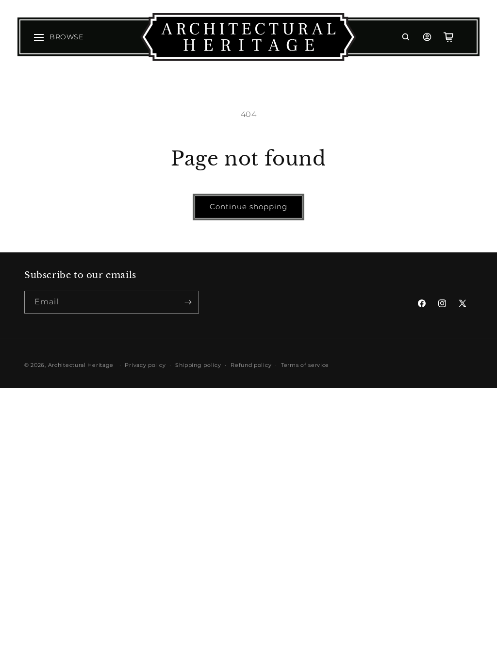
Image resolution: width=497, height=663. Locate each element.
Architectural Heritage (81, 365)
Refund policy (251, 365)
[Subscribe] (188, 302)
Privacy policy (145, 365)
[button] (405, 37)
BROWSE (66, 37)
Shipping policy (198, 365)
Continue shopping (248, 206)
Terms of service (305, 365)
